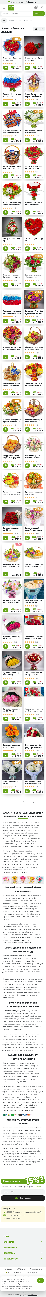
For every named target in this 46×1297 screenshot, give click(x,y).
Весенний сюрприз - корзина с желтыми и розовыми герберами (34, 457)
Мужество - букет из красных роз (12, 59)
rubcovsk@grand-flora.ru (15, 1215)
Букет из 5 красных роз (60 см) (12, 637)
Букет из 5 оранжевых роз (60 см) (11, 746)
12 (36, 99)
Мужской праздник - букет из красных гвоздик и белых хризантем (34, 204)
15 (36, 172)
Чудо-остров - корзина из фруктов (33, 420)
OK (40, 1280)
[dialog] (29, 7)
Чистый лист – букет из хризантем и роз (33, 782)
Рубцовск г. (31, 2)
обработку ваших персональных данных (16, 1288)
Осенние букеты (15, 1273)
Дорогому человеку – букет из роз (33, 276)
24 (36, 750)
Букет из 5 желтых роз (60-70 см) (12, 674)
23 (36, 533)
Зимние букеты (35, 1269)
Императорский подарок (11, 240)
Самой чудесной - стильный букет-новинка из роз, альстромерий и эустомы (34, 529)
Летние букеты (32, 1273)
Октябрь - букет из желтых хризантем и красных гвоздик (33, 385)
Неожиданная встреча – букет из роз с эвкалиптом (34, 710)
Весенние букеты (22, 1276)
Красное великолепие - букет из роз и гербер (34, 168)
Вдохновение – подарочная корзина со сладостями (12, 385)
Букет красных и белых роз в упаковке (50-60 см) (33, 746)
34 (36, 678)
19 (36, 316)
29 (36, 136)
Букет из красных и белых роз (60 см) (33, 674)
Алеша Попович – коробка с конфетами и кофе (34, 95)
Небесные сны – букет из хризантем (33, 601)
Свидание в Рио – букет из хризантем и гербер (34, 312)
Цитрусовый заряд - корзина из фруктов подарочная (11, 457)
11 (14, 280)
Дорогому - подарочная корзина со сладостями (12, 168)
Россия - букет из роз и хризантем (12, 95)
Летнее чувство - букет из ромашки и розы (12, 602)
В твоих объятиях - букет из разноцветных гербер (12, 204)
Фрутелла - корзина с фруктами (33, 493)
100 (15, 533)
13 (15, 642)
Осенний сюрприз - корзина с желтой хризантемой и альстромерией (12, 421)
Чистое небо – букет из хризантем (33, 131)
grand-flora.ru (32, 1295)
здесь (39, 1187)
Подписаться (25, 1198)
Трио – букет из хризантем (11, 782)
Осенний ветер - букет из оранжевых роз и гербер (12, 349)
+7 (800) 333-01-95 (13, 1218)
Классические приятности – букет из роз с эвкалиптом (34, 638)
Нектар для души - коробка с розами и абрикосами (34, 566)
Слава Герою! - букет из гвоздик (34, 59)
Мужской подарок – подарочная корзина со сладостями (12, 132)
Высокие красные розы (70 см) (12, 529)
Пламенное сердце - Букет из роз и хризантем (11, 276)
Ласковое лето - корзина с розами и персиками (12, 566)
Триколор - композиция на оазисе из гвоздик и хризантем (12, 312)
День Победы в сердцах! (34, 240)
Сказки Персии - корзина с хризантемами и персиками (12, 493)
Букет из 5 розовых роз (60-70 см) (12, 710)
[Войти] (42, 7)
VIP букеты (21, 1269)
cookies (16, 1279)
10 (36, 353)
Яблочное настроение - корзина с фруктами (34, 349)
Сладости (8, 1269)
